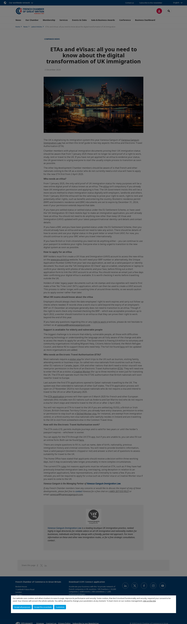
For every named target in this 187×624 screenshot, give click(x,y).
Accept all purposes (22, 607)
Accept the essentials (43, 607)
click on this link (149, 601)
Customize (60, 607)
